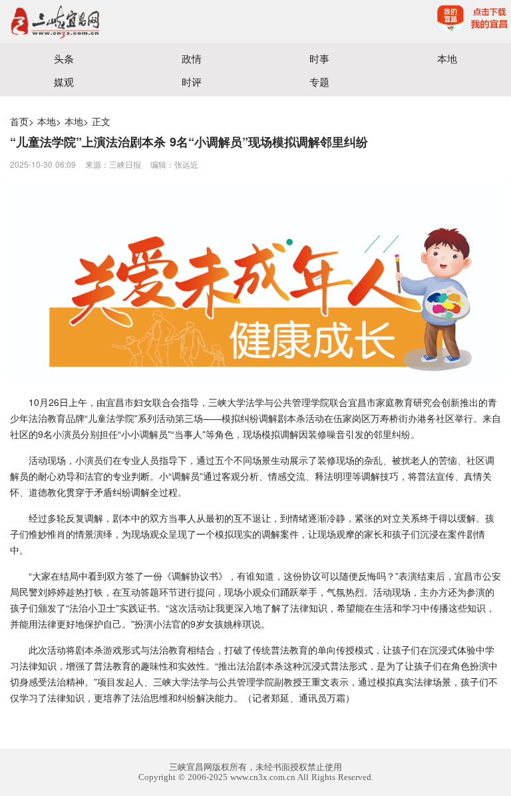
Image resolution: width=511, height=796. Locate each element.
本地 (447, 58)
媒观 (64, 82)
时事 (319, 58)
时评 (192, 82)
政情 (192, 58)
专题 (319, 82)
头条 (64, 58)
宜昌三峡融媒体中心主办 (128, 21)
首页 (19, 121)
